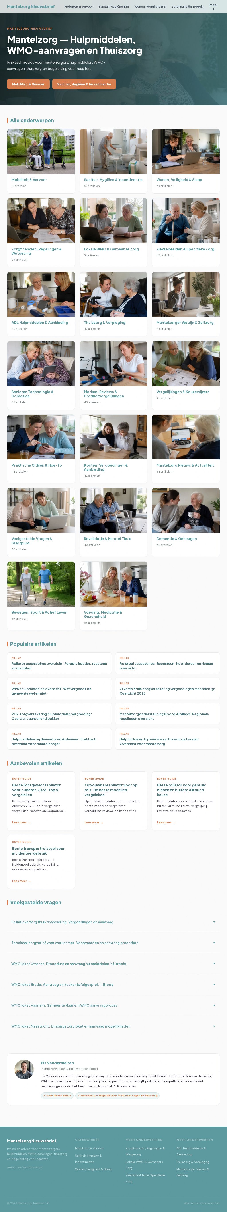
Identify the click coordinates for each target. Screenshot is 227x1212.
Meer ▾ (213, 6)
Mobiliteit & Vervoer (78, 6)
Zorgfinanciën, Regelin (187, 6)
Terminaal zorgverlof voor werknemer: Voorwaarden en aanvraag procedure (113, 943)
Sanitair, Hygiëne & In (113, 6)
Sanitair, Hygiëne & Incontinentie (84, 84)
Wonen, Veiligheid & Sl (150, 6)
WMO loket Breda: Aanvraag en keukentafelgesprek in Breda (113, 984)
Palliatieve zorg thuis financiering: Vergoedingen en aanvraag (113, 922)
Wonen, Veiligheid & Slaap (93, 1169)
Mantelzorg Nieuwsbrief (31, 6)
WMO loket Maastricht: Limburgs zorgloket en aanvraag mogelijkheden (113, 1026)
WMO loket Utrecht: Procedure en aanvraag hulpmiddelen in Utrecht (113, 964)
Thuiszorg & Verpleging (192, 1162)
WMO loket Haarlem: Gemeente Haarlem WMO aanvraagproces (113, 1005)
